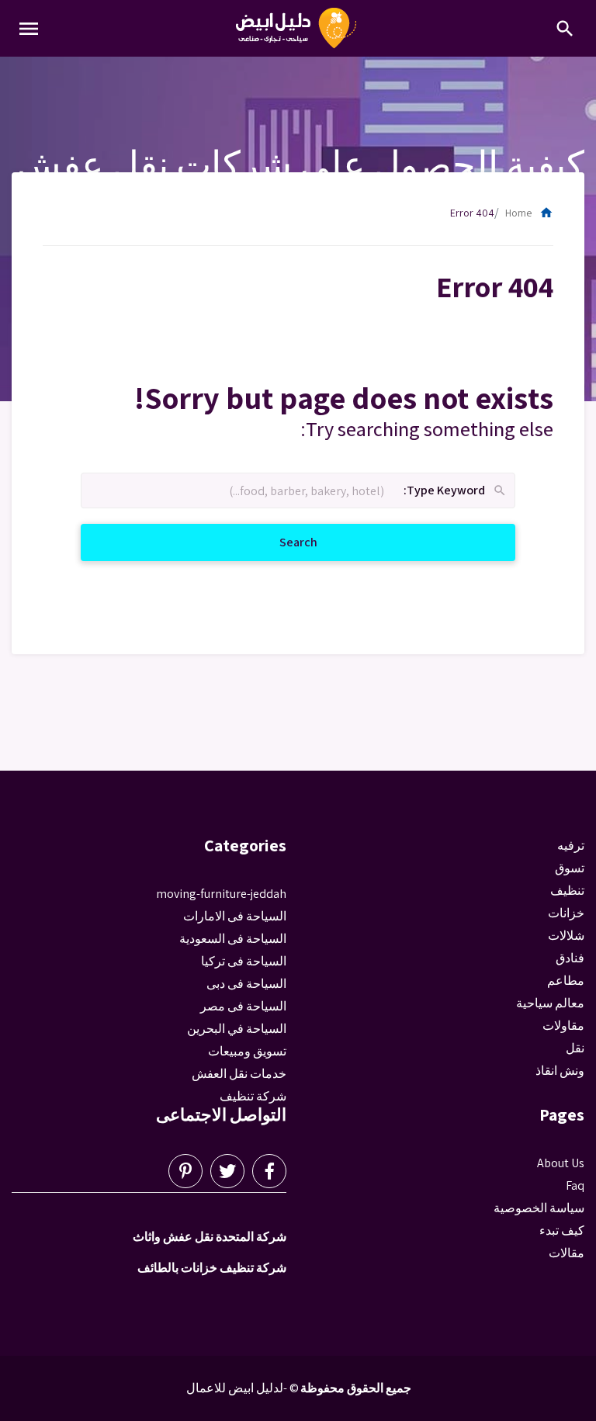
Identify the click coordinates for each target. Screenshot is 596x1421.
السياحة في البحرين (236, 1029)
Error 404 (472, 213)
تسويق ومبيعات (247, 1051)
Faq (575, 1185)
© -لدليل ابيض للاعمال (242, 1388)
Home (529, 213)
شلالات (566, 935)
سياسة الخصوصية (539, 1208)
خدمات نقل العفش (239, 1074)
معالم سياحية (550, 1003)
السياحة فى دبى (246, 984)
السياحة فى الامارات (234, 916)
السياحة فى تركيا (243, 961)
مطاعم (565, 980)
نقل (575, 1048)
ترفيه (570, 845)
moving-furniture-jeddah (221, 894)
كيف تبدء (561, 1230)
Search (279, 541)
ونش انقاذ (559, 1070)
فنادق (570, 958)
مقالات (566, 1253)
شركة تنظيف (253, 1096)
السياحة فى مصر (243, 1006)
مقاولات (563, 1025)
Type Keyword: (456, 491)
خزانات (566, 913)
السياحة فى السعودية (232, 939)
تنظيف (567, 890)
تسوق (569, 868)
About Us (560, 1163)
